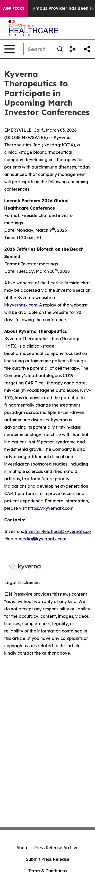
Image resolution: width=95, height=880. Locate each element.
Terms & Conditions (47, 870)
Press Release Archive (56, 847)
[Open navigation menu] (9, 49)
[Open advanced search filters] (72, 49)
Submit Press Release (47, 859)
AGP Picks (14, 8)
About (22, 847)
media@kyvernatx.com (42, 538)
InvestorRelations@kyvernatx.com (59, 531)
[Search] (60, 49)
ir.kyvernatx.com (20, 305)
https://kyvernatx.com (50, 508)
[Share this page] (87, 49)
